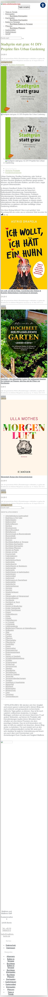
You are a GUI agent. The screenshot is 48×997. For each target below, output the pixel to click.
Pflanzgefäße (10, 640)
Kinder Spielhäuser (13, 610)
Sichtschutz (10, 664)
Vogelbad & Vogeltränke (15, 682)
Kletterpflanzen (11, 614)
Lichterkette (10, 624)
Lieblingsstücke (11, 626)
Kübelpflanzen (11, 620)
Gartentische (10, 584)
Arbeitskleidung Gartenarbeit (16, 516)
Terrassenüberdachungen (15, 678)
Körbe (7, 616)
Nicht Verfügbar (6, 62)
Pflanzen (8, 26)
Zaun (7, 692)
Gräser (8, 594)
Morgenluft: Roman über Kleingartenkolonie (16, 477)
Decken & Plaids (12, 550)
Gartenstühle (10, 582)
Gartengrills (10, 570)
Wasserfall (9, 684)
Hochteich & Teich (12, 602)
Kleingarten (10, 14)
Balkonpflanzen (11, 524)
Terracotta (9, 676)
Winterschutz (10, 690)
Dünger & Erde (11, 552)
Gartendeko (10, 562)
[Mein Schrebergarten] (10, 4)
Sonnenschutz (11, 666)
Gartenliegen (10, 574)
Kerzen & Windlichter (13, 606)
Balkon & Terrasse (12, 22)
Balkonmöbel (10, 522)
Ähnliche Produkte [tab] (12, 171)
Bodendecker (10, 538)
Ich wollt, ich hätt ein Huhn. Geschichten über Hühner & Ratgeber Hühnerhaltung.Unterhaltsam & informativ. (21, 292)
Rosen (8, 654)
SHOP (7, 34)
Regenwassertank (12, 652)
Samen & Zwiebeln (13, 656)
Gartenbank (10, 558)
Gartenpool (9, 578)
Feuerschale (10, 554)
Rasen (8, 646)
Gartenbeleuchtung (13, 560)
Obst (7, 632)
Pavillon (8, 636)
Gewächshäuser (11, 592)
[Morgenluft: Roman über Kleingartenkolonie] (24, 475)
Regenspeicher (11, 650)
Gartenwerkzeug (12, 586)
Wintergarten (10, 688)
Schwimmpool (11, 662)
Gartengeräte (10, 568)
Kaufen (3, 308)
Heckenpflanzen (11, 598)
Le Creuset (9, 622)
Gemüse (8, 588)
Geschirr (8, 590)
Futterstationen (11, 556)
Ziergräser (9, 694)
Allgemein (11, 956)
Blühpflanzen (10, 532)
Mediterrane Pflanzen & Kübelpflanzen (20, 628)
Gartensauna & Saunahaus (16, 580)
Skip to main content (8, 2)
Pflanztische (10, 642)
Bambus (8, 526)
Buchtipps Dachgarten (18, 20)
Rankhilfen (9, 644)
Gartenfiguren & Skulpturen (16, 566)
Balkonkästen (10, 520)
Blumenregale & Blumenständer (18, 534)
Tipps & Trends (11, 12)
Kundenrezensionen (13, 173)
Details (3, 306)
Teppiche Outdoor (12, 674)
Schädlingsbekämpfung (14, 658)
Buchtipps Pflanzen (17, 28)
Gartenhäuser (10, 32)
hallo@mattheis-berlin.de (7, 935)
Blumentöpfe (10, 536)
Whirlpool (9, 686)
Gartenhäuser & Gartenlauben (17, 572)
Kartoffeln (9, 604)
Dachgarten (10, 18)
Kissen (8, 612)
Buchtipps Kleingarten (18, 16)
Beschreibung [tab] (10, 169)
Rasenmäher (10, 648)
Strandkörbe (10, 670)
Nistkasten (9, 630)
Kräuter (8, 618)
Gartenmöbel (10, 30)
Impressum (10, 948)
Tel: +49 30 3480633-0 (6, 929)
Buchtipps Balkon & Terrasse (21, 24)
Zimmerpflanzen (11, 696)
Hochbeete (9, 600)
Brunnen (8, 540)
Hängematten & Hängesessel (17, 596)
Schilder (8, 660)
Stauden (8, 668)
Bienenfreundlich (12, 530)
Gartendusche (11, 564)
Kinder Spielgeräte (12, 608)
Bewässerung (10, 528)
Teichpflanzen (11, 672)
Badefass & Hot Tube (13, 518)
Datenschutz (11, 945)
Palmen (8, 634)
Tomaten (8, 680)
